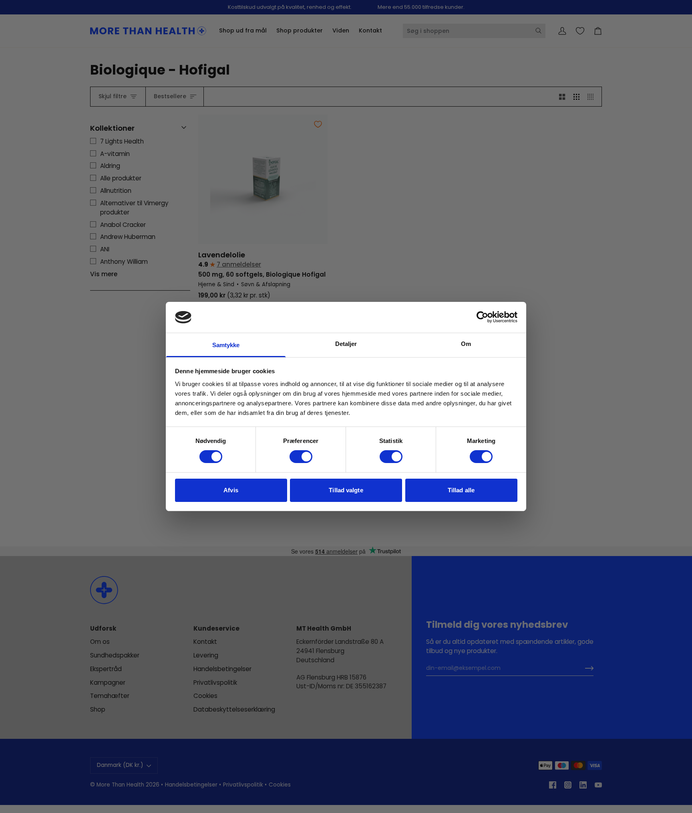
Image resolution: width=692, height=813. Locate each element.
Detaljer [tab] (346, 343)
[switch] (301, 456)
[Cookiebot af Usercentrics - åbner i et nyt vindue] (482, 317)
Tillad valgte (346, 490)
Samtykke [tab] (226, 345)
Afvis (230, 490)
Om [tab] (466, 343)
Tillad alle (461, 490)
